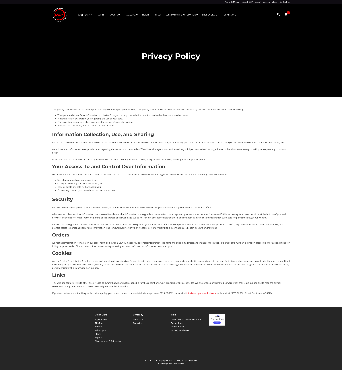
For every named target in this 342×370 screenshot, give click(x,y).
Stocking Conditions (180, 330)
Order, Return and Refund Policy (186, 319)
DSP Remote (230, 14)
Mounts (115, 14)
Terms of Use (177, 326)
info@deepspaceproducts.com (201, 293)
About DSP (247, 2)
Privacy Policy (177, 323)
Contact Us (284, 2)
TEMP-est (101, 14)
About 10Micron (232, 2)
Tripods (157, 14)
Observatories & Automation (182, 14)
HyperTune (84, 14)
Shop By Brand (211, 14)
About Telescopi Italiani (266, 2)
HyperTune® (101, 319)
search (278, 14)
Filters (145, 14)
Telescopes (131, 14)
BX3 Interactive (177, 363)
